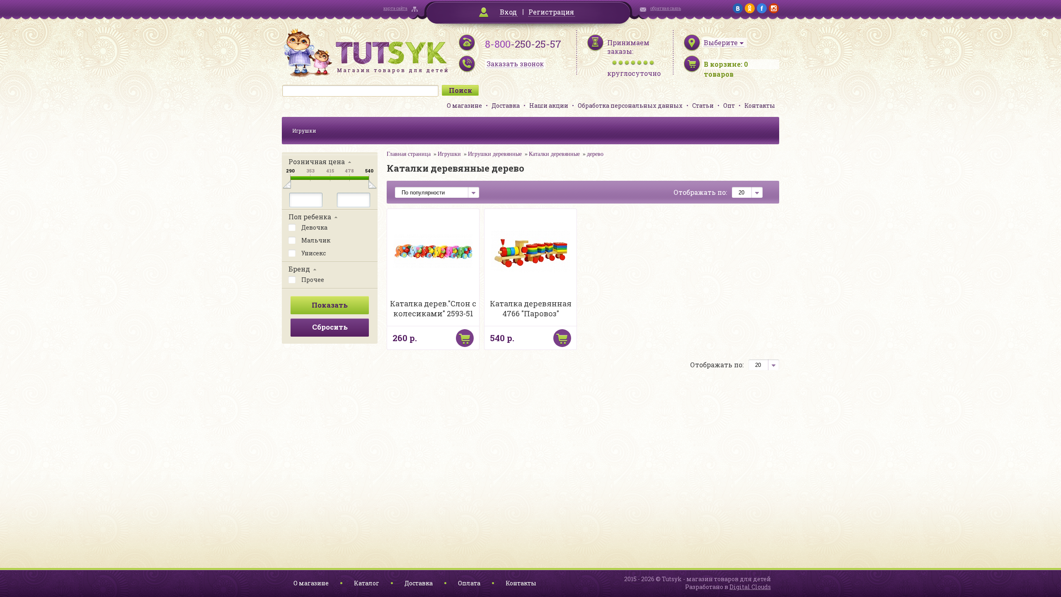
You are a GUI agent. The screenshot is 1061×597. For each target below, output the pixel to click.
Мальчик (315, 240)
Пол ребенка (309, 216)
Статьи (703, 105)
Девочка (313, 227)
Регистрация (551, 11)
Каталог (366, 583)
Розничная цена (316, 161)
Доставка (506, 105)
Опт (729, 105)
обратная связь (665, 8)
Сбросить (330, 327)
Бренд (299, 269)
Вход (508, 11)
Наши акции (548, 105)
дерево (595, 154)
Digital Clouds (750, 587)
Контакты (759, 105)
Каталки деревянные (554, 154)
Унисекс (313, 253)
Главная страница (409, 154)
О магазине (464, 105)
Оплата (469, 583)
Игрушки (304, 130)
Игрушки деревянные (495, 154)
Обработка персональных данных (630, 105)
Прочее (312, 280)
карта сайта (395, 8)
